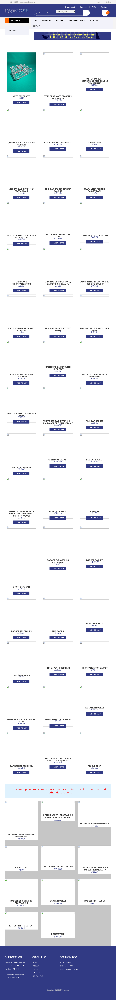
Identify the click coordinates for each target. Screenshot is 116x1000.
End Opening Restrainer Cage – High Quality (58, 760)
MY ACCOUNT (65, 962)
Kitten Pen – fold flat (58, 668)
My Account (70, 7)
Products (46, 20)
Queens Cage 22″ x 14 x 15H (94, 235)
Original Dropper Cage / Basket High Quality (58, 283)
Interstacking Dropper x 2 (58, 143)
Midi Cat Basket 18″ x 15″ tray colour (21, 190)
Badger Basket (94, 560)
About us (94, 20)
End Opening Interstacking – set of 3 (21, 721)
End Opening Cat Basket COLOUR (21, 329)
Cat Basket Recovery (21, 766)
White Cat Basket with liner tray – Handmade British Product (21, 514)
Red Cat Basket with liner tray (21, 414)
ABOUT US (37, 973)
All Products (13, 30)
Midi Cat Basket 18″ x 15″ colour (58, 190)
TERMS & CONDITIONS (69, 969)
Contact (104, 7)
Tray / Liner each (21, 675)
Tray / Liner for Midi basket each (94, 190)
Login (98, 2)
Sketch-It (60, 20)
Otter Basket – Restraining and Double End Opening (94, 81)
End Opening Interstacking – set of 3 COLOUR (94, 283)
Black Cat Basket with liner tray (94, 376)
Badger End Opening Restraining (58, 561)
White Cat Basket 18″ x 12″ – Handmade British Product (58, 422)
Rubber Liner (94, 143)
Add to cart (22, 102)
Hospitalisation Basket (95, 668)
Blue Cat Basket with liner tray (21, 376)
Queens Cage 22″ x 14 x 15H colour (21, 144)
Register (108, 2)
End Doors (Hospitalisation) (21, 283)
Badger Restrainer (21, 631)
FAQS (94, 7)
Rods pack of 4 (94, 624)
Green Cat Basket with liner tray (58, 368)
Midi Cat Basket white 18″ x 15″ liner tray (21, 236)
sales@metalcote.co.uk (27, 2)
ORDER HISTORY (66, 966)
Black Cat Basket (21, 467)
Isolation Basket (94, 708)
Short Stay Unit (21, 587)
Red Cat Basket (94, 460)
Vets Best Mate (21, 96)
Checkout (83, 7)
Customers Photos (77, 20)
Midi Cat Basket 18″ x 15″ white (58, 329)
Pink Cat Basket (94, 421)
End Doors (58, 631)
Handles (94, 512)
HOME (35, 962)
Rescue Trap (94, 766)
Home (35, 20)
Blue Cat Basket (58, 512)
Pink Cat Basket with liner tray (94, 329)
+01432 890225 (13, 977)
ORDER (35, 969)
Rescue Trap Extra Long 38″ (58, 236)
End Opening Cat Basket (58, 720)
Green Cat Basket (58, 460)
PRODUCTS (37, 966)
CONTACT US (38, 976)
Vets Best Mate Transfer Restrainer (58, 97)
